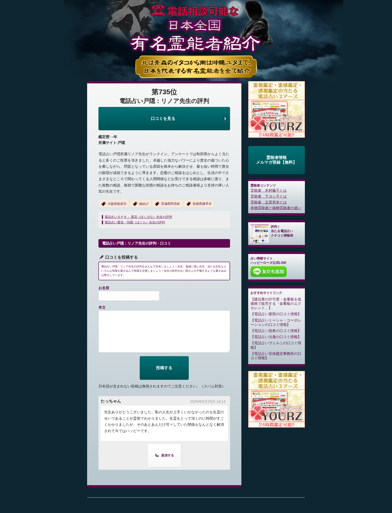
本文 (102, 307)
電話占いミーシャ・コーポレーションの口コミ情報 (275, 322)
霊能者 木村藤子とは (268, 190)
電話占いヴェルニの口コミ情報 (275, 345)
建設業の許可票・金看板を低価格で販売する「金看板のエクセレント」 (275, 303)
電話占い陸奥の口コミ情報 (276, 331)
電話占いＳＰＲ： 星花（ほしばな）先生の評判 (138, 217)
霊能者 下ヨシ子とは (268, 196)
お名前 (103, 288)
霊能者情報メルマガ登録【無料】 (276, 160)
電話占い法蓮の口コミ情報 (276, 337)
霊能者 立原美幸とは (268, 202)
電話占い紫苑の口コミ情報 (276, 314)
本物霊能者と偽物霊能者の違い (275, 208)
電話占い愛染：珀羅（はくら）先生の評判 (135, 222)
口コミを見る (163, 118)
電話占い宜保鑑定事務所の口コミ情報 (275, 356)
